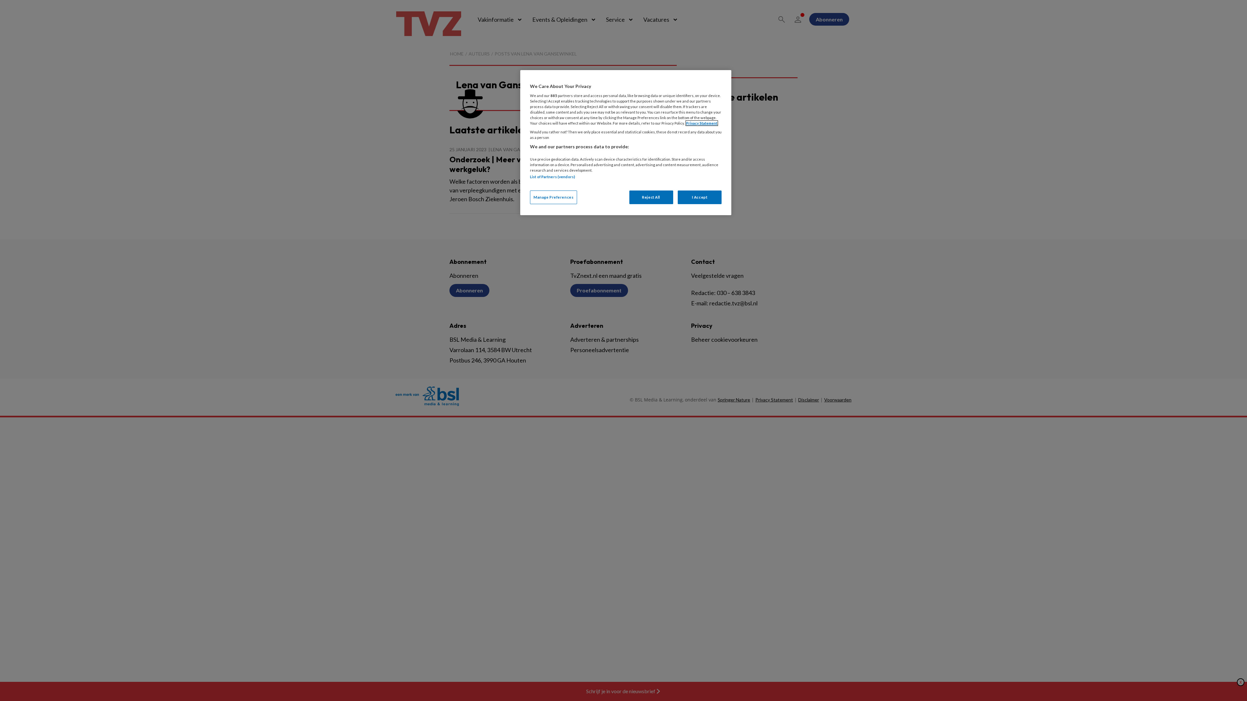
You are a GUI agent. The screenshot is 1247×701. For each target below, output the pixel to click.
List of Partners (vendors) (552, 177)
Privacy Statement (701, 123)
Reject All (651, 197)
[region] (625, 142)
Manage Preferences (553, 197)
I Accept (700, 197)
